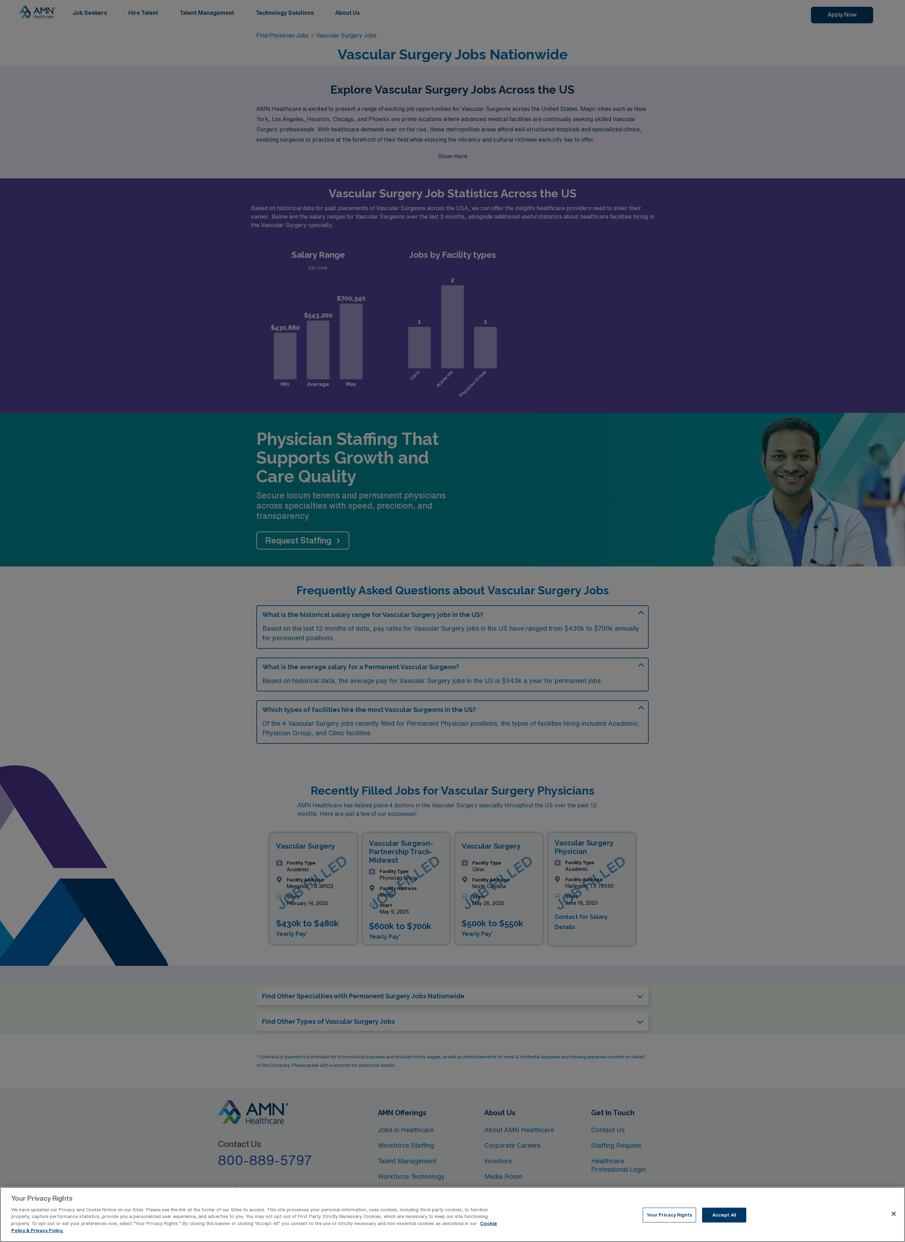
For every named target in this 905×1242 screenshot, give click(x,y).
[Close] (893, 1214)
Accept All (724, 1215)
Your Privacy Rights (669, 1215)
